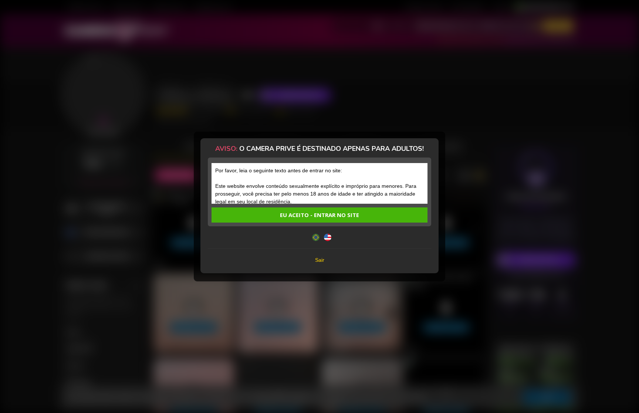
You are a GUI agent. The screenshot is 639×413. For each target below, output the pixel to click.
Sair (319, 260)
